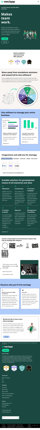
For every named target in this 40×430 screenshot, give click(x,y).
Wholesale (5, 189)
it (32, 425)
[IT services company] (28, 186)
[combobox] (9, 417)
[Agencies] (15, 207)
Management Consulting (31, 211)
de (34, 425)
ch (37, 425)
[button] (30, 34)
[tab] (7, 158)
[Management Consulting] (28, 207)
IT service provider (5, 211)
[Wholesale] (3, 186)
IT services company (30, 189)
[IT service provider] (3, 207)
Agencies (18, 210)
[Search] (18, 417)
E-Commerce (19, 189)
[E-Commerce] (15, 186)
